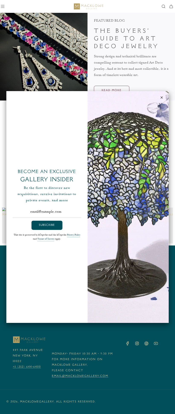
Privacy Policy (73, 235)
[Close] (162, 97)
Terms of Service (45, 239)
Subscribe (47, 225)
